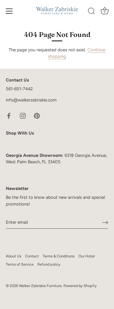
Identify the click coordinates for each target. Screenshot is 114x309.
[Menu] (9, 11)
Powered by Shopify (80, 285)
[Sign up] (105, 222)
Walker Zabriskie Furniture (40, 285)
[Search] (91, 12)
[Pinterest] (37, 115)
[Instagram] (23, 115)
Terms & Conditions (59, 256)
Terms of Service (20, 264)
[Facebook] (9, 115)
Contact (32, 256)
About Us (13, 256)
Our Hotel (86, 256)
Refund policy (49, 264)
